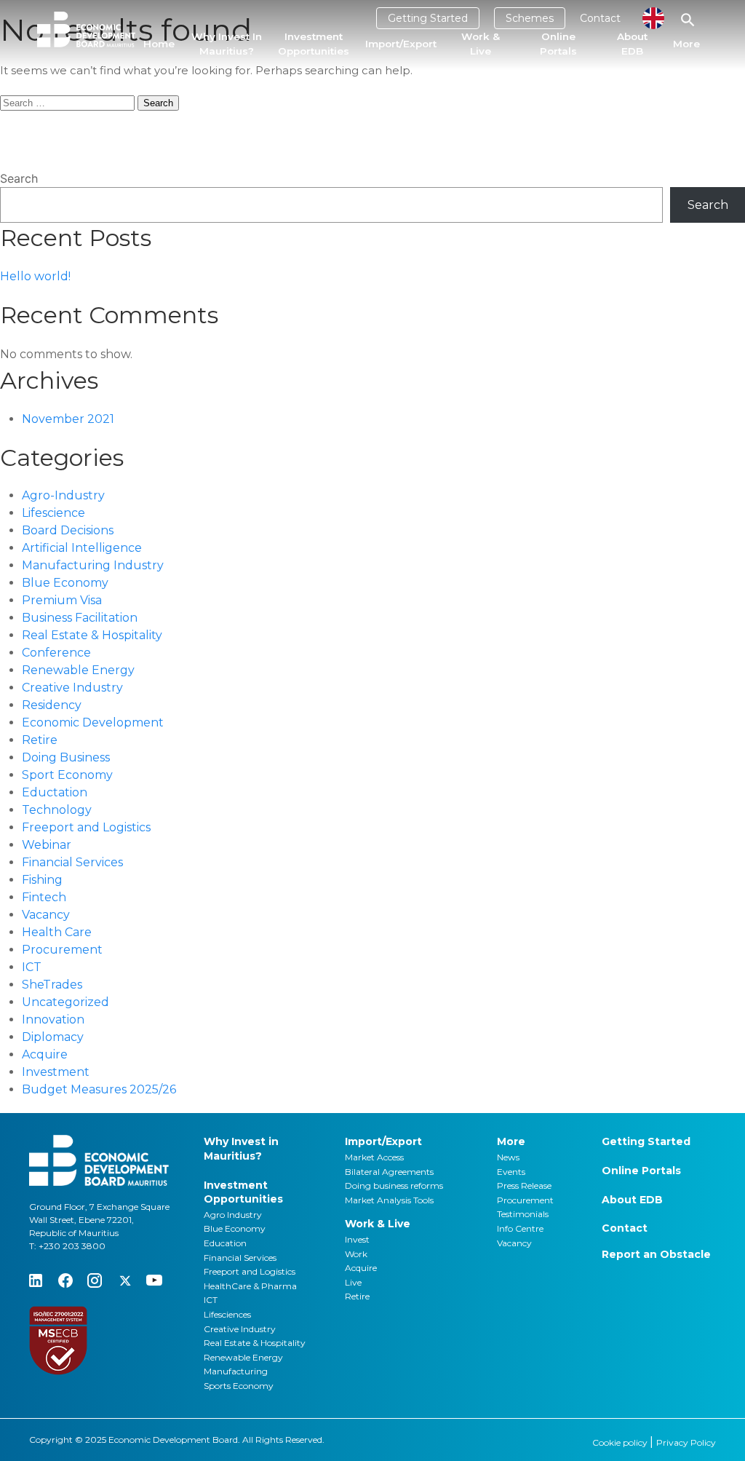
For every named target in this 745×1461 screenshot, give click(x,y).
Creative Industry (72, 687)
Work (356, 1253)
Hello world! (35, 276)
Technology (57, 810)
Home (159, 44)
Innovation (53, 1019)
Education (225, 1243)
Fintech (44, 897)
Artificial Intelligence (82, 548)
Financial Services (72, 862)
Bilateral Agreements (389, 1171)
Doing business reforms (394, 1185)
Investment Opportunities (313, 44)
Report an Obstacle (656, 1254)
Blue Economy (65, 583)
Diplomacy (53, 1037)
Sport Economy (67, 775)
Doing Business (66, 757)
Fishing (42, 880)
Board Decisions (67, 530)
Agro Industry (233, 1214)
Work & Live (480, 44)
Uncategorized (65, 1002)
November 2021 (68, 419)
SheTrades (52, 984)
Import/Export (401, 44)
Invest (357, 1239)
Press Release (524, 1185)
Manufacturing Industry (93, 565)
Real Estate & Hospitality (92, 635)
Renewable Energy (78, 670)
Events (511, 1171)
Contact (600, 18)
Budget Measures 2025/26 (99, 1089)
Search (19, 178)
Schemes (530, 18)
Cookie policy (621, 1442)
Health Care (57, 932)
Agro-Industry (63, 495)
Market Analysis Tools (389, 1200)
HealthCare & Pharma (250, 1285)
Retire (39, 740)
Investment (55, 1072)
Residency (51, 705)
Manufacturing (236, 1371)
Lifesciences (227, 1314)
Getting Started (428, 18)
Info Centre (520, 1228)
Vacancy (46, 915)
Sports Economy (239, 1385)
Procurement (62, 950)
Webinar (46, 845)
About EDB (632, 44)
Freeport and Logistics (86, 827)
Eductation (54, 792)
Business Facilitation (80, 618)
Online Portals (558, 44)
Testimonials (523, 1213)
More (686, 44)
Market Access (374, 1157)
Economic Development (93, 722)
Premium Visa (62, 600)
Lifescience (53, 513)
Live (353, 1282)
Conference (56, 653)
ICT (31, 967)
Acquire (45, 1054)
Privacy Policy (686, 1442)
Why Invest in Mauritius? (226, 44)
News (508, 1157)
